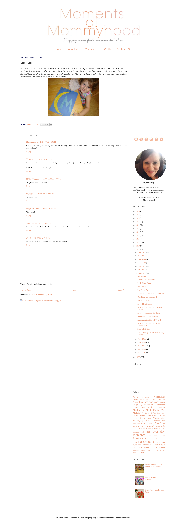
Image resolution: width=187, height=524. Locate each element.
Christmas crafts (140, 399)
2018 (138, 218)
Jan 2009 (142, 353)
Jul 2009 (141, 270)
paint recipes (159, 445)
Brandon (145, 397)
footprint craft (148, 439)
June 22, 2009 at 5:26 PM (45, 208)
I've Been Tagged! (144, 290)
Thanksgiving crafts (141, 421)
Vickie (28, 159)
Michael (162, 407)
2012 (138, 239)
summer (155, 450)
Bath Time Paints (144, 283)
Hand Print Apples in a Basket (154, 491)
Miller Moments (33, 179)
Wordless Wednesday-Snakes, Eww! (149, 308)
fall (150, 435)
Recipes (89, 49)
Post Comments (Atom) (42, 294)
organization (137, 445)
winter (162, 450)
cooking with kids (141, 432)
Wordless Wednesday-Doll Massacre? (148, 324)
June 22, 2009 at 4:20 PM (51, 179)
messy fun (160, 442)
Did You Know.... (144, 300)
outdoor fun (148, 445)
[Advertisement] (149, 95)
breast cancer (158, 428)
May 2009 (142, 339)
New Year (156, 413)
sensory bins (145, 450)
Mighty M (30, 208)
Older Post (122, 290)
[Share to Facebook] (48, 124)
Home (59, 49)
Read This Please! (144, 304)
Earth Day (160, 399)
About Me (73, 49)
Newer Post (26, 290)
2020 (138, 211)
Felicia (142, 402)
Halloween (148, 404)
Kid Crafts (105, 49)
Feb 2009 (142, 349)
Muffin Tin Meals (142, 410)
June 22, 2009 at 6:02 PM (41, 223)
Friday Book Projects (155, 402)
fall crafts (159, 435)
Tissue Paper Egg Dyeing (152, 478)
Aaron (135, 397)
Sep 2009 (142, 263)
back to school (145, 428)
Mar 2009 (142, 346)
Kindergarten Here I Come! (149, 320)
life (153, 442)
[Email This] (41, 124)
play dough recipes (141, 447)
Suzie (149, 418)
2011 (138, 242)
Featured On (124, 49)
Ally (27, 238)
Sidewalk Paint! (143, 329)
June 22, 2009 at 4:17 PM (42, 159)
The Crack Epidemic (146, 280)
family (137, 438)
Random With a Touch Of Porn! (150, 293)
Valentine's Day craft (143, 423)
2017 (138, 221)
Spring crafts (145, 415)
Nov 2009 (142, 256)
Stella (142, 418)
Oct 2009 (142, 259)
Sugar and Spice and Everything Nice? (150, 333)
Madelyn (151, 407)
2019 (138, 214)
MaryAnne (30, 142)
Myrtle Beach (147, 413)
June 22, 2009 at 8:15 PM (40, 238)
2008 (138, 357)
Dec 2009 (142, 252)
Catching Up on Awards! (147, 297)
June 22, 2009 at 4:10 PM (45, 142)
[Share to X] (46, 124)
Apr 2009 (142, 342)
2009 (138, 249)
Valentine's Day (159, 421)
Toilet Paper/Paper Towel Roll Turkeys (153, 465)
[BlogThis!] (43, 124)
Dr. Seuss (152, 399)
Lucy (143, 407)
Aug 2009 (142, 266)
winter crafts (138, 452)
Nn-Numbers (142, 276)
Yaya (28, 223)
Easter (136, 402)
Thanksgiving (159, 418)
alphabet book (32, 124)
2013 (138, 235)
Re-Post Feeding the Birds (148, 313)
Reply (28, 151)
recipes (153, 447)
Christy (29, 194)
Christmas (159, 396)
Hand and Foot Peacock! (147, 316)
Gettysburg (137, 405)
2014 (138, 232)
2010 (138, 246)
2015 (138, 228)
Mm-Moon (141, 286)
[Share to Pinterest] (50, 124)
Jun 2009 (142, 273)
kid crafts (144, 442)
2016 (138, 225)
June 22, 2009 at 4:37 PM (43, 194)
